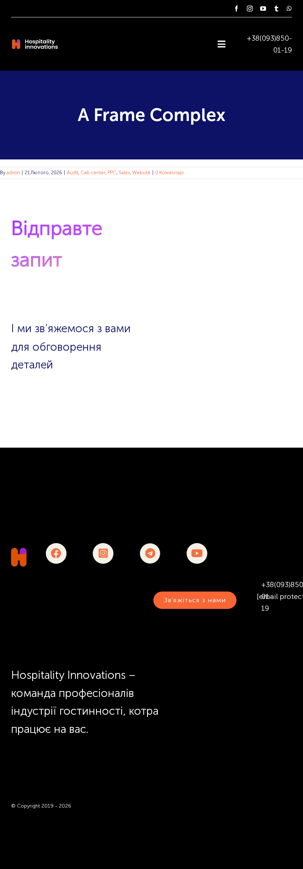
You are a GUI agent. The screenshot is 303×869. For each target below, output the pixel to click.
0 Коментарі (169, 172)
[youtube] (263, 8)
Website (141, 172)
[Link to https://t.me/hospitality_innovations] (150, 553)
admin (13, 172)
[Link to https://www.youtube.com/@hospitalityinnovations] (197, 553)
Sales (124, 172)
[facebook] (236, 8)
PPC (112, 172)
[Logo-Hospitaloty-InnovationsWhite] (34, 42)
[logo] (19, 551)
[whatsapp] (289, 8)
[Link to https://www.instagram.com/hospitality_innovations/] (103, 553)
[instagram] (250, 8)
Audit (72, 172)
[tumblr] (276, 8)
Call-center (93, 172)
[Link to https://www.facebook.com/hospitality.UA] (56, 553)
